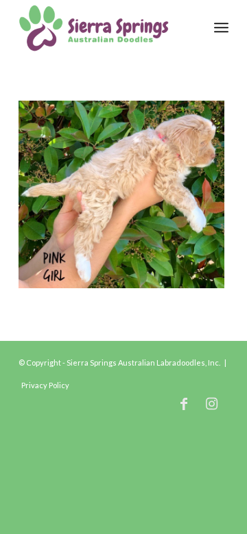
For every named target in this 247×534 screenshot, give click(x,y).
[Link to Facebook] (184, 403)
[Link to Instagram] (211, 403)
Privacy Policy (45, 385)
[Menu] (221, 27)
